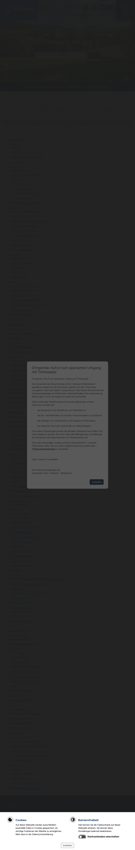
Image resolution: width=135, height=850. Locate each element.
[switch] (82, 836)
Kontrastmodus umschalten (103, 836)
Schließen (67, 845)
